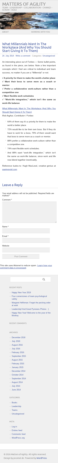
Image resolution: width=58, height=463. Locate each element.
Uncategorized (49, 56)
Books (14, 402)
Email (5, 236)
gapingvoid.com (9, 169)
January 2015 (17, 367)
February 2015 (18, 363)
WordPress (42, 458)
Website (5, 246)
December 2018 (18, 337)
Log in (14, 427)
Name (5, 227)
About (5, 32)
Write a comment (23, 56)
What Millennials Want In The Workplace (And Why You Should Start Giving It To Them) (26, 47)
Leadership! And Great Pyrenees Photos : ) (30, 309)
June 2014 (16, 390)
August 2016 (17, 345)
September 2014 (19, 378)
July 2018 (16, 341)
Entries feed (17, 430)
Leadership (16, 406)
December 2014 (18, 371)
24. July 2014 (8, 56)
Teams (15, 410)
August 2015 (17, 360)
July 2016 (16, 349)
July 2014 (16, 386)
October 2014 (17, 375)
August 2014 (17, 382)
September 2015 (19, 356)
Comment (7, 200)
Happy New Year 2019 (21, 292)
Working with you (40, 32)
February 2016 (18, 352)
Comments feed (18, 434)
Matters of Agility (24, 4)
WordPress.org (18, 438)
